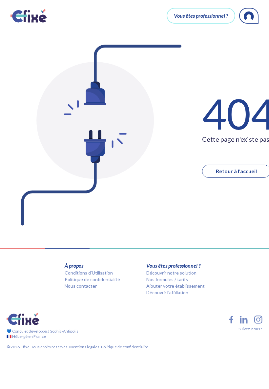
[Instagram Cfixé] (258, 320)
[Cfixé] (28, 16)
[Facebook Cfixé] (231, 319)
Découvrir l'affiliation (167, 292)
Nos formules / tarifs (167, 279)
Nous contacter (81, 286)
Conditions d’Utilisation (89, 273)
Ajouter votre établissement (175, 286)
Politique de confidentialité (92, 279)
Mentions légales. (84, 346)
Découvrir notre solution (171, 273)
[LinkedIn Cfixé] (244, 320)
